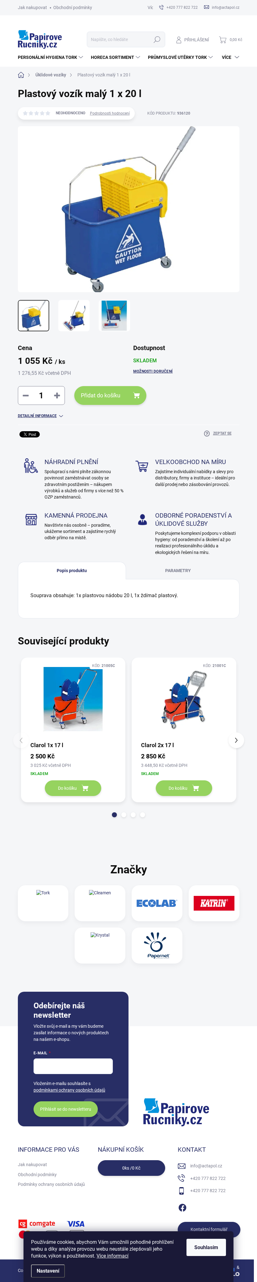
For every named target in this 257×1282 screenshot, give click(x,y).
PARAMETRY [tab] (178, 570)
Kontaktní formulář (209, 1229)
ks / (131, 1168)
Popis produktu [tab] (72, 570)
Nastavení (48, 1271)
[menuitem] (51, 57)
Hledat (156, 39)
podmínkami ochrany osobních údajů (69, 1090)
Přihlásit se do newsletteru (65, 1109)
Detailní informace (37, 416)
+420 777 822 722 (208, 1178)
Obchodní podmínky (72, 7)
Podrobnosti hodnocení (110, 113)
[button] (114, 815)
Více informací (112, 1256)
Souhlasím (206, 1247)
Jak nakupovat (32, 7)
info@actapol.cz (206, 1165)
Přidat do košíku (100, 395)
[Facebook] (182, 1206)
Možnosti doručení (153, 371)
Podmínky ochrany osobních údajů (51, 1184)
